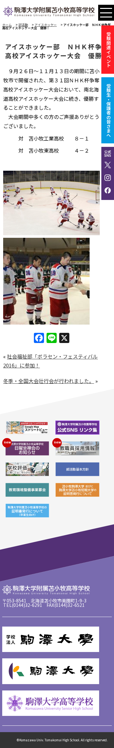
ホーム (7, 24)
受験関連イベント (108, 49)
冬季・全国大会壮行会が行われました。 (48, 381)
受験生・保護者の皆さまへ (108, 110)
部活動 (23, 24)
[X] (64, 338)
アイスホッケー (46, 24)
